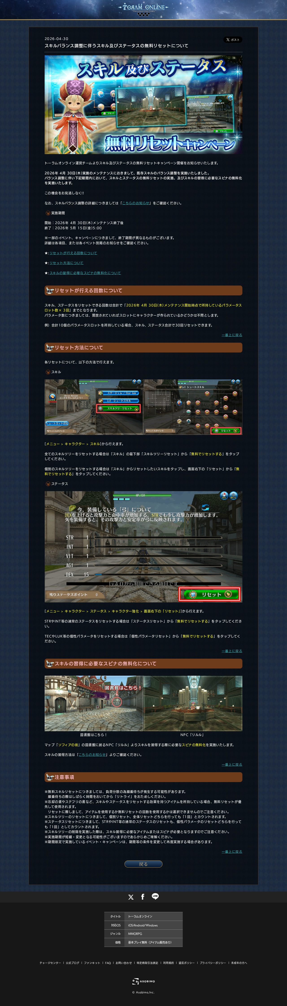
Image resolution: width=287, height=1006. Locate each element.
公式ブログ (73, 963)
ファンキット (92, 963)
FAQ (108, 963)
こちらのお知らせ (135, 203)
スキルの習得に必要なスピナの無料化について (85, 273)
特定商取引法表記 (148, 963)
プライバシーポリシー (213, 963)
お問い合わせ (124, 963)
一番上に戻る (232, 335)
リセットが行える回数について (74, 253)
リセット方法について (67, 262)
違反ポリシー (187, 963)
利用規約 (168, 963)
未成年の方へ (239, 963)
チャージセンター (50, 963)
